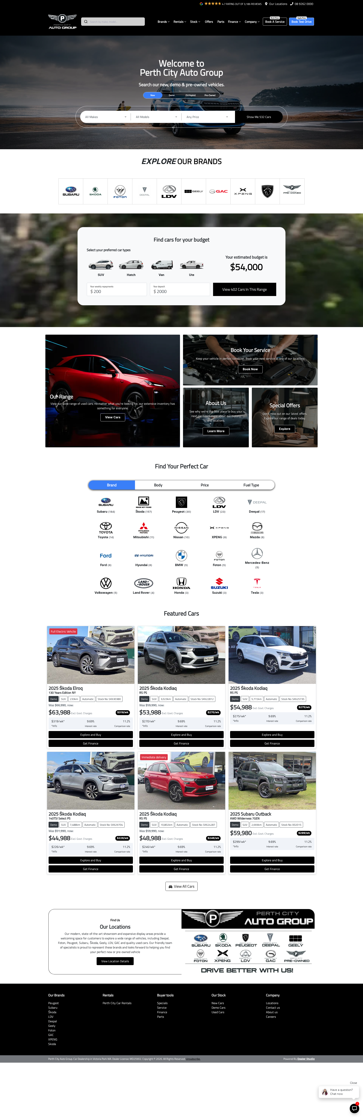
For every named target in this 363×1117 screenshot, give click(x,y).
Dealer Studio (306, 1059)
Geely (51, 1025)
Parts (220, 21)
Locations (272, 1003)
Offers (209, 21)
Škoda (52, 1012)
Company (251, 21)
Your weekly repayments (101, 286)
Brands (162, 21)
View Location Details (115, 961)
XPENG (52, 1039)
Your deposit (159, 286)
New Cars (218, 1003)
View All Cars (184, 886)
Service (162, 1007)
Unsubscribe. (193, 1059)
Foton (52, 1030)
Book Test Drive (302, 21)
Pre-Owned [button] (210, 95)
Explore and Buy (90, 734)
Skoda (52, 1044)
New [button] (152, 95)
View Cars (112, 417)
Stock (193, 21)
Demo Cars (218, 1007)
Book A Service (275, 21)
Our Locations (278, 4)
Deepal (52, 1021)
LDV (50, 1016)
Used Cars (218, 1012)
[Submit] (85, 21)
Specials (162, 1003)
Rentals (178, 21)
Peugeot (53, 1003)
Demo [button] (172, 95)
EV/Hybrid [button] (190, 95)
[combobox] (113, 21)
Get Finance (90, 743)
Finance (233, 21)
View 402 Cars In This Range (244, 289)
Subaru (52, 1007)
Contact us (273, 1007)
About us (272, 1012)
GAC (51, 1035)
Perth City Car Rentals (117, 1003)
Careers (271, 1016)
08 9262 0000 (304, 4)
